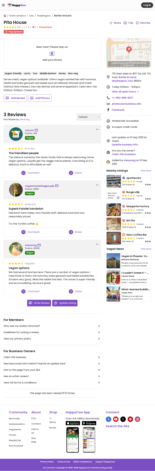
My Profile (14, 418)
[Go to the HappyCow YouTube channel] (116, 419)
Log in (147, 5)
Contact (36, 423)
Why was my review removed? (22, 326)
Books (52, 427)
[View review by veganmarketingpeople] (16, 190)
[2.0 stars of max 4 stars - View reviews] (128, 195)
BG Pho (130, 220)
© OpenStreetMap (138, 63)
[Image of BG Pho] (114, 224)
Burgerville (133, 192)
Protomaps (124, 63)
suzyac (29, 130)
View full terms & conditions (20, 382)
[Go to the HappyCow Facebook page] (108, 419)
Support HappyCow (105, 461)
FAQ (33, 418)
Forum (12, 434)
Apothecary (133, 178)
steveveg (24, 119)
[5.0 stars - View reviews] (128, 181)
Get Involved (16, 445)
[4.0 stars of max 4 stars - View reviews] (10, 27)
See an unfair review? (16, 376)
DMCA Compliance (83, 461)
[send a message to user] (37, 130)
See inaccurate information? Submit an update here (35, 363)
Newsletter (15, 440)
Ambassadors (17, 424)
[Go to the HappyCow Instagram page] (137, 419)
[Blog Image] (113, 260)
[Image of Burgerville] (114, 195)
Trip (130, 23)
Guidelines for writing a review (21, 332)
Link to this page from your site (22, 370)
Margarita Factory (137, 206)
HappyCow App (78, 412)
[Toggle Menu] (3, 5)
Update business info (125, 144)
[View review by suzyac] (16, 134)
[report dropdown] (97, 129)
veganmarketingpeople (39, 186)
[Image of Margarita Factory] (114, 209)
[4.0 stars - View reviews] (128, 238)
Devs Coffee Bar (136, 234)
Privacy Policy (47, 461)
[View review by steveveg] (16, 249)
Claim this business (15, 357)
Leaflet (114, 63)
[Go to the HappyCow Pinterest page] (130, 419)
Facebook (118, 110)
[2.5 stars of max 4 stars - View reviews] (128, 224)
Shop (53, 412)
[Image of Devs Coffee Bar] (114, 238)
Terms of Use (63, 461)
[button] (129, 49)
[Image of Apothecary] (114, 181)
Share (117, 23)
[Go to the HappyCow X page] (123, 419)
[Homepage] (16, 5)
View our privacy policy (17, 338)
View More (146, 170)
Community (18, 412)
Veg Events (15, 429)
